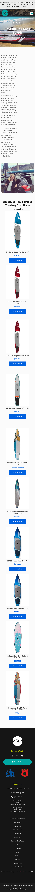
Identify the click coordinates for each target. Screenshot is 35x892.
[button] (31, 13)
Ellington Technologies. (21, 889)
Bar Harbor (23, 872)
